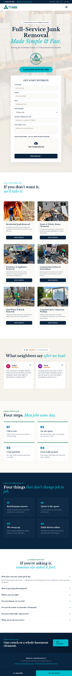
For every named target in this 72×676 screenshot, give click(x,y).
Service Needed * (19, 108)
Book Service (19, 237)
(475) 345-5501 (10, 2)
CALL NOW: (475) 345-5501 (37, 69)
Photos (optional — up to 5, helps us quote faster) (32, 136)
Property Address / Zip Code (23, 117)
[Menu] (66, 7)
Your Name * (18, 84)
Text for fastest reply (25, 2)
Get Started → (60, 643)
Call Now (19, 673)
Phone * (17, 92)
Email (16, 100)
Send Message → (36, 156)
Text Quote (55, 673)
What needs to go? (20, 124)
